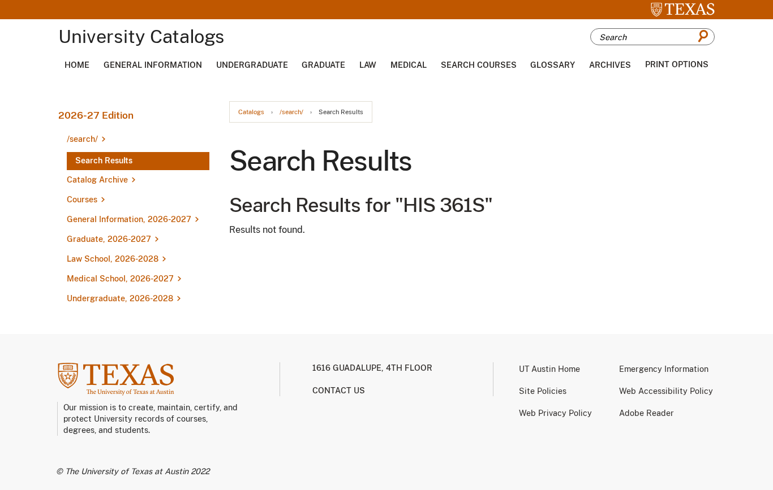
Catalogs (251, 112)
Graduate (323, 65)
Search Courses (479, 65)
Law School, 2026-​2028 (112, 258)
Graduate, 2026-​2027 (109, 239)
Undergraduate (252, 65)
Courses (82, 199)
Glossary (552, 65)
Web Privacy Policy (555, 413)
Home (77, 65)
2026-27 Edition (96, 115)
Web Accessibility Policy (666, 391)
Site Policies (542, 391)
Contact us (338, 390)
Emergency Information (663, 369)
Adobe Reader (646, 413)
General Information (153, 65)
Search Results (103, 160)
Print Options (676, 64)
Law (367, 65)
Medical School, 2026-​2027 (120, 278)
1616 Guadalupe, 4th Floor (372, 367)
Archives (610, 65)
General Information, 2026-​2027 (129, 219)
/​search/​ (82, 139)
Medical (408, 65)
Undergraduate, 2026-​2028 (120, 298)
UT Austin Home (549, 369)
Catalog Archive (97, 179)
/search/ (291, 112)
